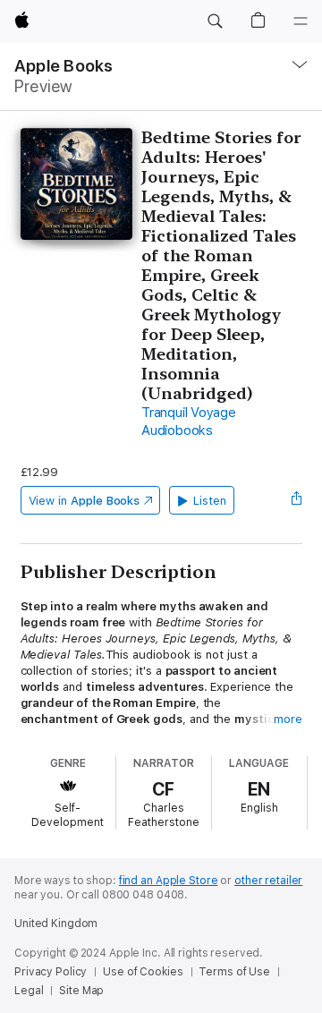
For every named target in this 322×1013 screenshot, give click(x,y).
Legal (28, 990)
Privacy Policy (50, 972)
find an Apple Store (168, 880)
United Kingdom (55, 923)
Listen (209, 500)
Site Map (81, 990)
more (288, 719)
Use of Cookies (142, 972)
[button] (214, 21)
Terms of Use (234, 972)
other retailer (268, 880)
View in (84, 500)
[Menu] (300, 21)
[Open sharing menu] (296, 500)
